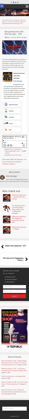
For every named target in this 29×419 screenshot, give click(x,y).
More (19, 155)
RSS (10, 130)
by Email (11, 117)
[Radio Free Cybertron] (14, 12)
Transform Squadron (8, 164)
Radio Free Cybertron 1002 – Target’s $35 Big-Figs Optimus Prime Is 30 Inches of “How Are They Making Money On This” (14, 363)
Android (11, 111)
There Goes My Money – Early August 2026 (13, 376)
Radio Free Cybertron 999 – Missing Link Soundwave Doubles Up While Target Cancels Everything (14, 392)
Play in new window (15, 149)
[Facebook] (11, 2)
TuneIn (11, 123)
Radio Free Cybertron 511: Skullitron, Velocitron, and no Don (19, 219)
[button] (2, 6)
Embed (8, 153)
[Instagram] (13, 2)
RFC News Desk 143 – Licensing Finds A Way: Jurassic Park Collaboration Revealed (19, 209)
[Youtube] (16, 2)
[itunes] (18, 2)
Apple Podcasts (13, 104)
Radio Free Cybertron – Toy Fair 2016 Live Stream (19, 197)
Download (7, 151)
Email (12, 155)
